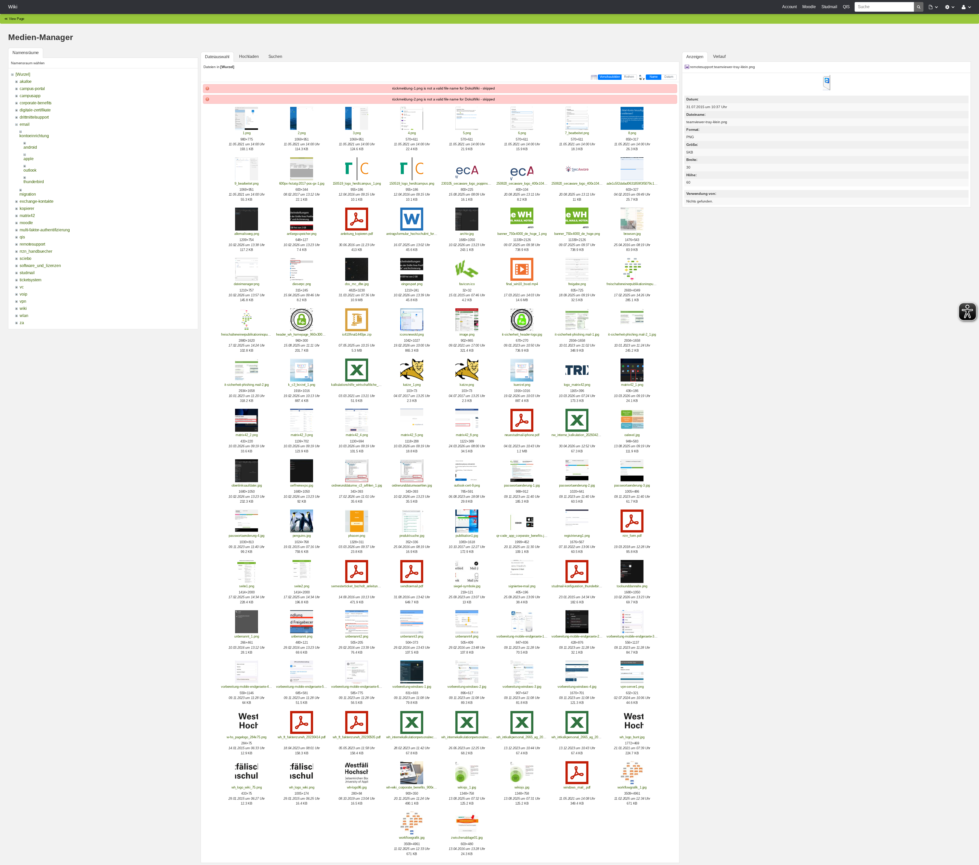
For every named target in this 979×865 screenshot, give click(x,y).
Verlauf (719, 56)
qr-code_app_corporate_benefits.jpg (522, 536)
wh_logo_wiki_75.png (246, 787)
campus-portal (32, 88)
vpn (23, 301)
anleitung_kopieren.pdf (357, 234)
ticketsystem (30, 280)
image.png (466, 334)
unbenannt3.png (411, 636)
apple (28, 159)
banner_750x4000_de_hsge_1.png (521, 234)
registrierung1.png (577, 536)
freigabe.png (577, 284)
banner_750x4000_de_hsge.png (577, 234)
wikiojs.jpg (521, 787)
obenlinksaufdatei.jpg (246, 485)
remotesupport (32, 244)
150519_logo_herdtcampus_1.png (357, 183)
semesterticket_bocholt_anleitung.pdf (358, 586)
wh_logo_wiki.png (301, 787)
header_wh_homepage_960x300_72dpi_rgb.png (310, 334)
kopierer (27, 208)
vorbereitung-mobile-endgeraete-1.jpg (522, 636)
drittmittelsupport (34, 117)
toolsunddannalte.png (632, 586)
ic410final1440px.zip (356, 334)
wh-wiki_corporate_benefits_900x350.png (415, 787)
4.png (412, 133)
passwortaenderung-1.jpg (522, 485)
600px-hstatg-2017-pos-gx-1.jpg (301, 183)
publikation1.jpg (467, 536)
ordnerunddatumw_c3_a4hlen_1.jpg (356, 485)
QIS (846, 7)
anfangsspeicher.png (301, 234)
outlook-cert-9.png (467, 485)
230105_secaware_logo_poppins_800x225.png (474, 183)
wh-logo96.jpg (357, 787)
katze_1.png (412, 385)
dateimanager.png (246, 284)
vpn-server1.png (632, 687)
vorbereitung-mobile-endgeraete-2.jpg (577, 636)
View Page (16, 19)
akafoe (26, 81)
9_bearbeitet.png (246, 183)
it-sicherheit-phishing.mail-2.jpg (246, 385)
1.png (247, 133)
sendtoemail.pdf (411, 586)
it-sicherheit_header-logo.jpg (522, 334)
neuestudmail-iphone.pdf (522, 435)
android (30, 147)
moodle (26, 223)
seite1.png (246, 586)
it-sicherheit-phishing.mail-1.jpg (577, 334)
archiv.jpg (466, 234)
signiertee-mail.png (521, 586)
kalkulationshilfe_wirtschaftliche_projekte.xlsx (363, 385)
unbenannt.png (301, 636)
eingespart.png (411, 284)
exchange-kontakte (36, 201)
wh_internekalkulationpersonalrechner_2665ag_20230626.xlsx (485, 737)
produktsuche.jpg (412, 536)
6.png (522, 133)
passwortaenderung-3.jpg (632, 485)
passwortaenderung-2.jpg (577, 485)
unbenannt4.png (466, 636)
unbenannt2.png (356, 636)
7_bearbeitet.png (577, 133)
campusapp (30, 96)
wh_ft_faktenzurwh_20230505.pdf (357, 737)
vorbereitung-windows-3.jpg (522, 687)
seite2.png (301, 586)
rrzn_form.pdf (632, 536)
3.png (357, 133)
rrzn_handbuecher (36, 251)
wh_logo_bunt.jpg (632, 737)
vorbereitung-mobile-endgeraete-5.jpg (302, 687)
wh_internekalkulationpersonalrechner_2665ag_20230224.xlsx (430, 737)
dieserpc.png (301, 284)
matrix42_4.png (357, 435)
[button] (933, 7)
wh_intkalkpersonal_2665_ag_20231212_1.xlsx (530, 737)
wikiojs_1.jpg (467, 787)
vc (22, 287)
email (24, 124)
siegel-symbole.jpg (467, 586)
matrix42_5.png (412, 435)
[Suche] (918, 7)
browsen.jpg (632, 234)
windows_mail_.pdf (576, 787)
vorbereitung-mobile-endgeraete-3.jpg (633, 636)
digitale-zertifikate (35, 110)
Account (789, 7)
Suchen (275, 56)
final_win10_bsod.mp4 (522, 284)
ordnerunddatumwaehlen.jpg (412, 485)
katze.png (467, 385)
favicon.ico (467, 284)
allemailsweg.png (246, 234)
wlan (24, 315)
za (22, 323)
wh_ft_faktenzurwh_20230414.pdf (302, 737)
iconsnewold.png (412, 334)
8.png (632, 133)
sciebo (25, 258)
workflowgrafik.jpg (411, 837)
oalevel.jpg (632, 435)
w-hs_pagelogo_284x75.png (246, 737)
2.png (302, 133)
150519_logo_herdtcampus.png (411, 183)
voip (23, 294)
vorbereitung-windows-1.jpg (411, 687)
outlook (29, 170)
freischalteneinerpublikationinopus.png (248, 334)
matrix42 (27, 215)
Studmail (829, 7)
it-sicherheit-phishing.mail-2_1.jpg (632, 334)
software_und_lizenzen (40, 265)
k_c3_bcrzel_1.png (301, 385)
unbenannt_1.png (246, 636)
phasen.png (356, 536)
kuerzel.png (522, 385)
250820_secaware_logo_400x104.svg (578, 183)
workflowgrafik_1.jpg (632, 787)
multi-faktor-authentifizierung (45, 230)
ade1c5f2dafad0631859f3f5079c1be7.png (636, 183)
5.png (467, 133)
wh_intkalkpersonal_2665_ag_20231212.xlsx (583, 737)
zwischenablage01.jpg (467, 837)
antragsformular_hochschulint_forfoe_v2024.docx (421, 234)
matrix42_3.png (302, 435)
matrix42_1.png (632, 385)
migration (27, 194)
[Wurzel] (23, 74)
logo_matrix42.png (577, 385)
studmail (27, 273)
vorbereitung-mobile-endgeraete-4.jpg (247, 687)
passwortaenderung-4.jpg (246, 536)
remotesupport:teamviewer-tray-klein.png (722, 67)
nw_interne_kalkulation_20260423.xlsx (579, 435)
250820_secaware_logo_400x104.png (523, 183)
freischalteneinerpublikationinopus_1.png (636, 284)
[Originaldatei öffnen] (826, 89)
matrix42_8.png (467, 435)
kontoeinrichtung (34, 136)
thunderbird (33, 182)
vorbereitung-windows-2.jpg (466, 687)
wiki (23, 308)
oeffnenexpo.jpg (301, 485)
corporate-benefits (35, 103)
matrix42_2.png (247, 435)
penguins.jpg (302, 536)
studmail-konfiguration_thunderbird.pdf (578, 586)
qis (22, 237)
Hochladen (249, 56)
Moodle (809, 7)
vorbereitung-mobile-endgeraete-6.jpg (357, 687)
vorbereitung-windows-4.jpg (577, 687)
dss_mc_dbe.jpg (357, 284)
